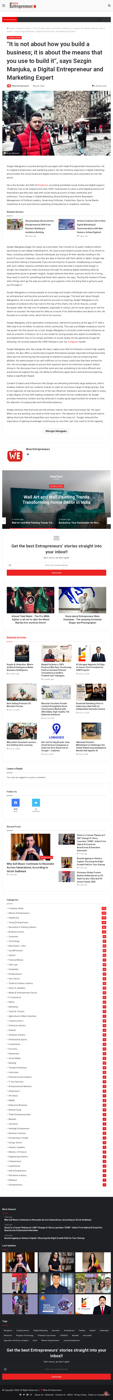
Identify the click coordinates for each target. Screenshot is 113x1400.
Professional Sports (18, 1039)
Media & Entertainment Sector (23, 992)
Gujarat (92, 1330)
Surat (35, 1340)
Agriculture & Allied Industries (22, 1016)
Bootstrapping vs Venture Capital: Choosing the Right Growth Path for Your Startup (57, 19)
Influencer (8, 1335)
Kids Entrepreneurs (17, 1170)
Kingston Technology (25, 1335)
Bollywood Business (18, 1105)
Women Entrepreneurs (19, 913)
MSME (12, 1100)
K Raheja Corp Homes (47, 1335)
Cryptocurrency (16, 1021)
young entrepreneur (72, 1340)
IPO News (13, 1096)
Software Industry (17, 1035)
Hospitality (14, 969)
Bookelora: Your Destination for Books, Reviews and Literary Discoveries (56, 499)
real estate (87, 1335)
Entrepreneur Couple (18, 1138)
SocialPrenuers (16, 950)
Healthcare (14, 918)
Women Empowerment (50, 1340)
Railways (13, 1180)
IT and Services (16, 1081)
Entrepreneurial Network (20, 1086)
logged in (23, 777)
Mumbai (75, 1335)
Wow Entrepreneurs (20, 86)
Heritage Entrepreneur (19, 1128)
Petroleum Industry (18, 1175)
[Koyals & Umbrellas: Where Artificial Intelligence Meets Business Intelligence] (22, 653)
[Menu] (3, 6)
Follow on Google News (99, 1395)
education (56, 1330)
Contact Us (60, 1395)
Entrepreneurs (15, 974)
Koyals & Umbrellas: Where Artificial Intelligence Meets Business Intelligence (20, 667)
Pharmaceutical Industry (20, 1077)
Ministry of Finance (18, 1152)
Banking (12, 1063)
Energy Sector (15, 1142)
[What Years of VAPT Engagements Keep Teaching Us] (56, 1283)
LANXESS (64, 1335)
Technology (14, 941)
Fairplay (82, 1330)
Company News (23, 28)
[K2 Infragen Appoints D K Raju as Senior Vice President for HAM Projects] (91, 653)
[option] (56, 499)
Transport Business (18, 1067)
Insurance (13, 1124)
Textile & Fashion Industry (21, 983)
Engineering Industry (18, 1156)
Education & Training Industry (22, 927)
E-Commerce (15, 997)
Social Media (15, 1058)
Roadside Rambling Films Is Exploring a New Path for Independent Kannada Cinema (90, 706)
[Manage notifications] (106, 1393)
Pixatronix (43, 185)
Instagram (73, 341)
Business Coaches (17, 1133)
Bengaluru (8, 1330)
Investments (14, 1044)
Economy (13, 1049)
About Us (39, 1395)
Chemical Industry (17, 1025)
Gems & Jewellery (17, 988)
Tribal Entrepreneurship (19, 1114)
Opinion (12, 955)
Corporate (13, 936)
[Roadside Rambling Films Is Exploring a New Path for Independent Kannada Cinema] (91, 692)
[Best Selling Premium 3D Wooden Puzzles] (22, 692)
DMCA (70, 1395)
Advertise (49, 1395)
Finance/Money (16, 960)
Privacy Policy (80, 1395)
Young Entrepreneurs (18, 922)
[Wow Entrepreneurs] (23, 5)
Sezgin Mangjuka (57, 431)
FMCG (11, 1002)
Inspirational (14, 1166)
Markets (12, 1119)
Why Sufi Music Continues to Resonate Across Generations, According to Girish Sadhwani (30, 867)
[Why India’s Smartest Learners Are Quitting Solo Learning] (22, 731)
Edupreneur (14, 1053)
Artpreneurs (14, 1091)
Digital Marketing (40, 1330)
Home (12, 28)
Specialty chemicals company (16, 1340)
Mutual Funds (15, 1110)
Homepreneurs (16, 1185)
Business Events (16, 932)
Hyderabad (104, 1330)
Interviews (13, 1072)
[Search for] (109, 6)
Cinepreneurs (15, 1161)
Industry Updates (17, 1147)
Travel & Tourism (16, 1011)
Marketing (13, 1007)
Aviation (12, 1030)
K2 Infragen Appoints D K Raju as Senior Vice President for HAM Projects (90, 667)
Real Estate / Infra (17, 946)
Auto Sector (14, 978)
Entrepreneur (69, 1330)
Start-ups (13, 964)
